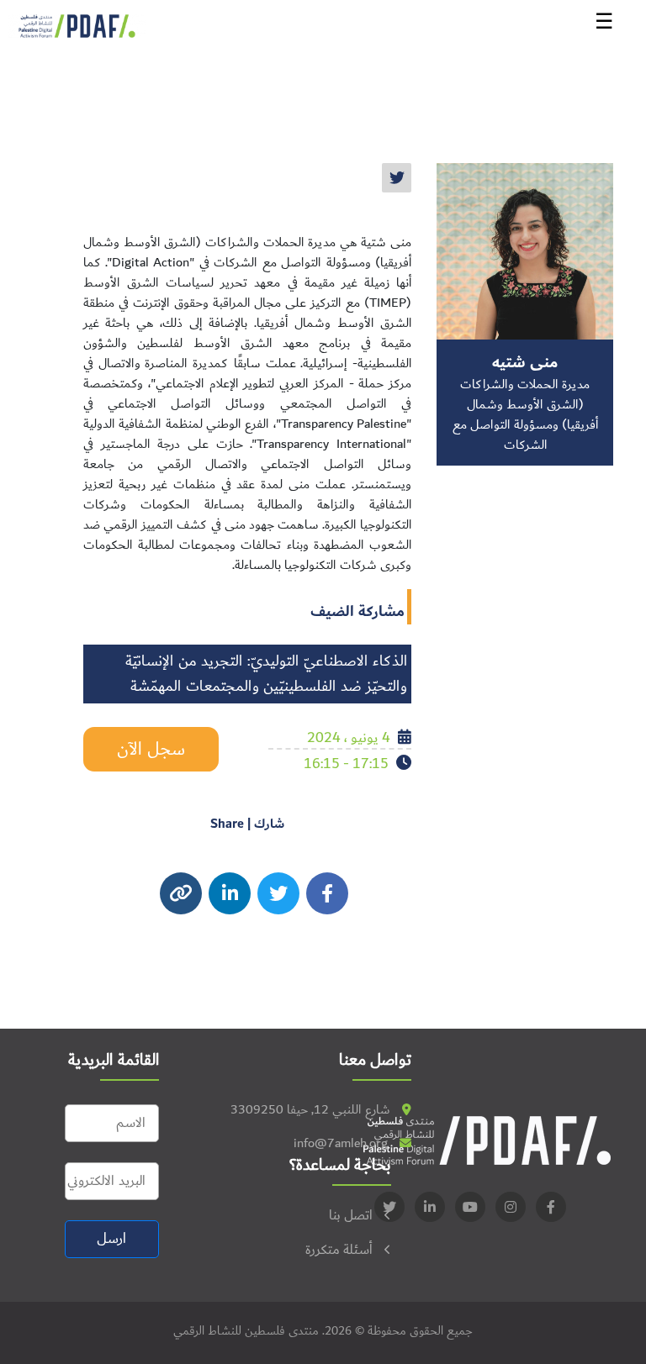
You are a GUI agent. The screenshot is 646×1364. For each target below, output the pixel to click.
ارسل (111, 1238)
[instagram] (229, 893)
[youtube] (470, 1207)
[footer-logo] (487, 1140)
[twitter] (396, 177)
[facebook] (327, 893)
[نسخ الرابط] (180, 893)
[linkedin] (430, 1207)
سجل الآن (151, 749)
